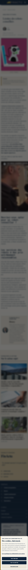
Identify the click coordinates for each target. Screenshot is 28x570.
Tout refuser (14, 558)
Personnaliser (14, 566)
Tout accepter (14, 562)
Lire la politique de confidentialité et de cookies (13, 553)
